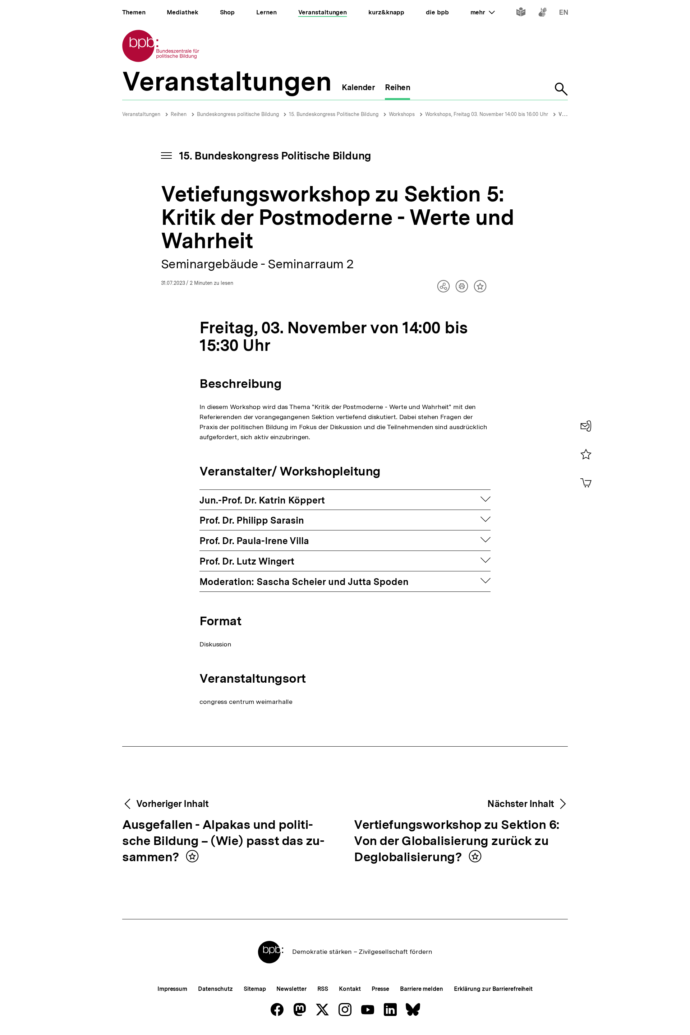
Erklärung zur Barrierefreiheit (493, 988)
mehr (482, 12)
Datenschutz (215, 988)
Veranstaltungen (141, 114)
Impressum (172, 988)
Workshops (402, 114)
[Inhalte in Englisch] (564, 13)
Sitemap (255, 988)
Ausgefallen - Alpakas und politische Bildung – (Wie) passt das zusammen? (223, 841)
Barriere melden (421, 988)
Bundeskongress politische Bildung (238, 114)
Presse (380, 988)
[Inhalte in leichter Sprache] (520, 13)
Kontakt (349, 988)
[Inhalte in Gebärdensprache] (542, 13)
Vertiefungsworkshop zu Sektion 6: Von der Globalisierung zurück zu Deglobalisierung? (457, 841)
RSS (322, 988)
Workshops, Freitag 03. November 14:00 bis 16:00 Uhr (486, 114)
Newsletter (291, 988)
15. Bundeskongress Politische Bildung (333, 114)
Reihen (179, 114)
